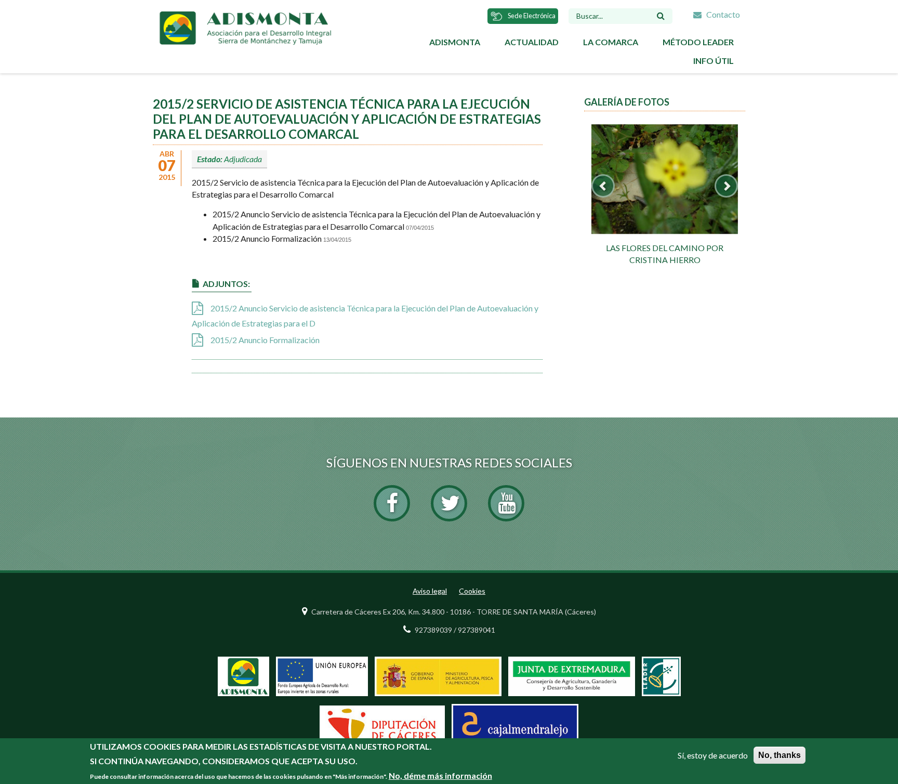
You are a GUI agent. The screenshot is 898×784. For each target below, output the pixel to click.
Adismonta (454, 42)
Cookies (472, 590)
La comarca (610, 42)
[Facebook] (392, 503)
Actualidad (532, 42)
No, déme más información (440, 775)
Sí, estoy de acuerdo (713, 755)
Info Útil (713, 61)
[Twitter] (449, 503)
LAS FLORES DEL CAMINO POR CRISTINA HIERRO (664, 254)
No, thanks (779, 755)
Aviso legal (430, 590)
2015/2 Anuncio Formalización (265, 340)
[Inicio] (245, 27)
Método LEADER (698, 42)
